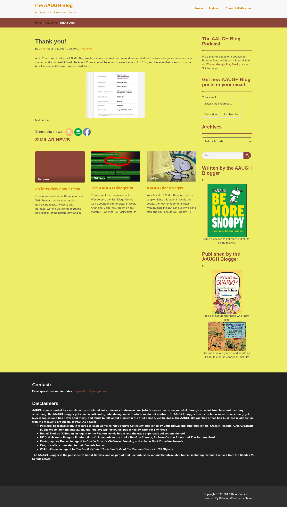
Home (199, 8)
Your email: (209, 97)
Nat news (51, 22)
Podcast (214, 8)
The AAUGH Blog (53, 5)
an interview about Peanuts (60, 189)
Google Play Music (227, 64)
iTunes (210, 64)
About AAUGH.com (238, 8)
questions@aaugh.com (91, 391)
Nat (42, 48)
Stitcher (206, 68)
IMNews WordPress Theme (236, 498)
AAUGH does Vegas (165, 188)
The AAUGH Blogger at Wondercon (115, 188)
